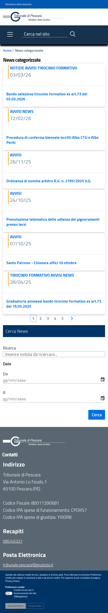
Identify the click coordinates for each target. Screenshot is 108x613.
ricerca (9, 348)
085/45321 (12, 541)
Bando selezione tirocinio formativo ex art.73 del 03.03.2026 (46, 96)
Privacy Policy (35, 606)
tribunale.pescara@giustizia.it (28, 565)
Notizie (17, 68)
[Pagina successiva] (72, 318)
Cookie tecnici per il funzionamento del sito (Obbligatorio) (25, 593)
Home (7, 50)
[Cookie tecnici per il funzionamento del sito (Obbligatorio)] (8, 593)
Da (5, 374)
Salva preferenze (15, 606)
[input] (54, 380)
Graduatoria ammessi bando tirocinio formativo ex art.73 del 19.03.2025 (53, 303)
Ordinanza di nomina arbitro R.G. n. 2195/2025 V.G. (48, 181)
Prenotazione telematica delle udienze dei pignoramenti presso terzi (52, 221)
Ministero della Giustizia (18, 4)
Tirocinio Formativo (57, 68)
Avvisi (31, 68)
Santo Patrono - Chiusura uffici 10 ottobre (41, 263)
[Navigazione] (10, 34)
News (27, 111)
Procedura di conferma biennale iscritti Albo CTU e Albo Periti (52, 139)
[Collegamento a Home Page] (34, 17)
